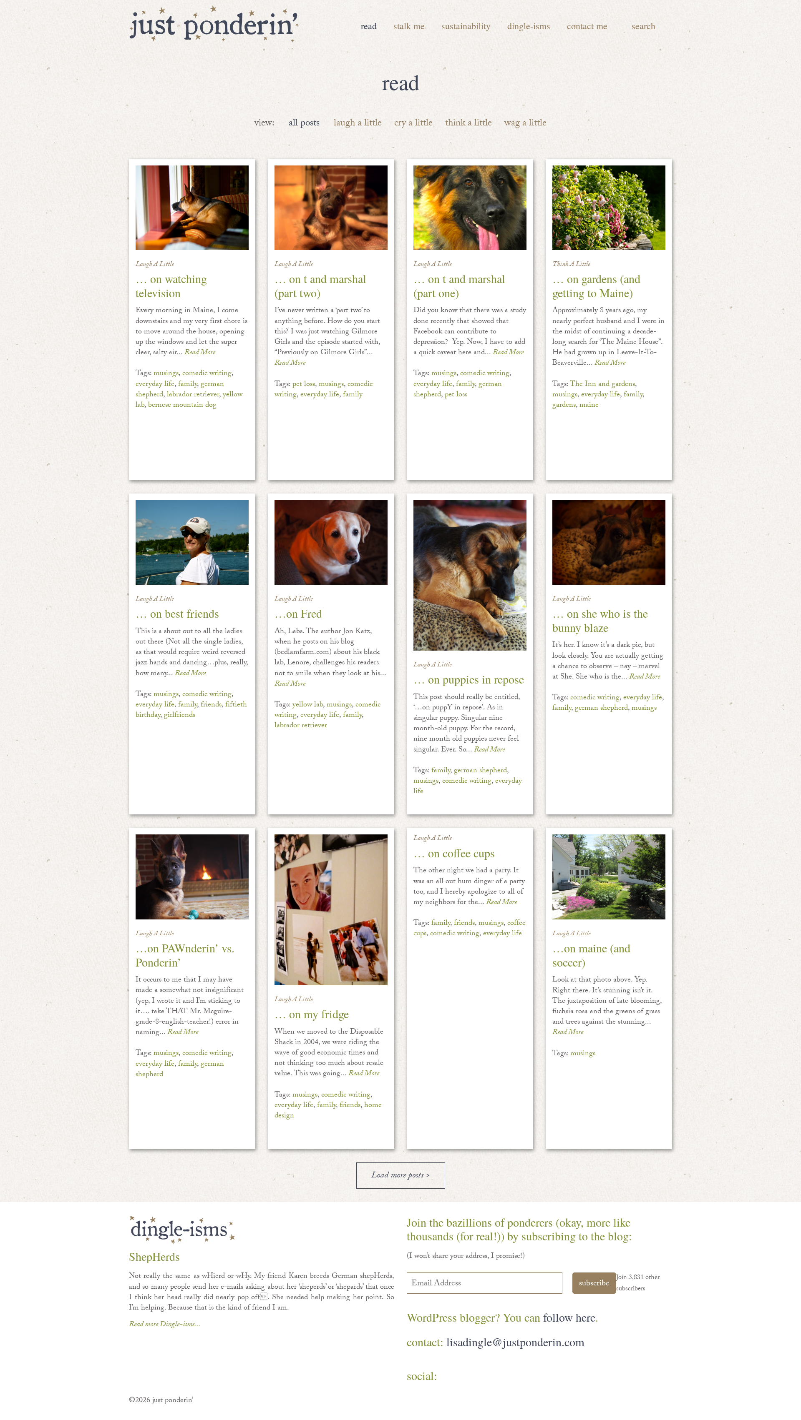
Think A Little (571, 264)
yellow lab (307, 705)
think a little (468, 124)
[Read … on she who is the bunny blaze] (608, 542)
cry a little (413, 124)
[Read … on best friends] (192, 542)
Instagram (525, 1376)
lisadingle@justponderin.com (515, 1342)
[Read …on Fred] (331, 542)
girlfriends (179, 715)
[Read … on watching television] (192, 207)
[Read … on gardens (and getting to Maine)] (608, 207)
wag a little (525, 124)
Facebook (452, 1376)
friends (211, 705)
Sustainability (466, 26)
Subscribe (594, 1284)
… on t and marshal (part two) (320, 285)
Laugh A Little (155, 264)
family (187, 384)
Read (369, 26)
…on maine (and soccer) (591, 955)
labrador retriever (193, 395)
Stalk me (409, 26)
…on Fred (298, 613)
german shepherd (480, 771)
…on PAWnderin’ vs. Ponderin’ (185, 955)
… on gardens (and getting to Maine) (596, 285)
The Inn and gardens (602, 384)
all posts (304, 124)
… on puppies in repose (468, 679)
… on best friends (177, 613)
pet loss (303, 384)
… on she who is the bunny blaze (600, 620)
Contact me (587, 26)
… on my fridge (312, 1014)
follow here (569, 1317)
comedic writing (207, 374)
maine (589, 405)
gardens (564, 405)
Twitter (501, 1376)
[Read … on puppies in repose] (469, 575)
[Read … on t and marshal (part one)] (469, 207)
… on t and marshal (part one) (459, 285)
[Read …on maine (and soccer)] (608, 876)
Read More (199, 353)
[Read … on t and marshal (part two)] (331, 207)
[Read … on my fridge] (331, 909)
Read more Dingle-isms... (165, 1325)
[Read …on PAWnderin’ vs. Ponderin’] (192, 876)
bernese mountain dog (182, 405)
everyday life (155, 384)
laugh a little (358, 124)
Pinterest (477, 1376)
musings (166, 374)
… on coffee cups (454, 853)
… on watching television (171, 285)
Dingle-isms (528, 26)
